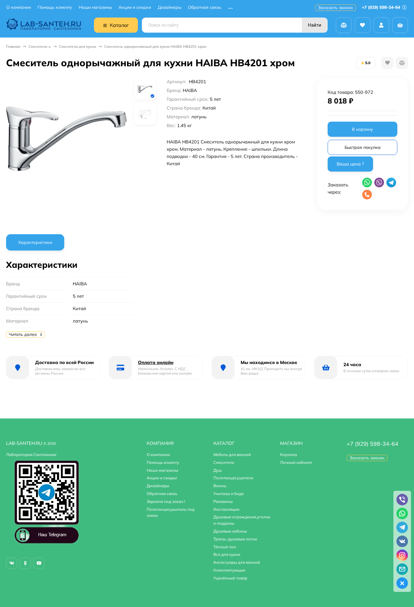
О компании (18, 7)
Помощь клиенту (55, 7)
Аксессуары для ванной (236, 562)
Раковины (223, 501)
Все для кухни (226, 554)
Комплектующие (229, 570)
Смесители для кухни (77, 46)
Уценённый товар (230, 578)
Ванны (219, 485)
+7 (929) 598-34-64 (381, 7)
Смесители (37, 46)
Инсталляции (226, 509)
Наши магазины (95, 7)
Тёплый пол (224, 546)
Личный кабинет (296, 462)
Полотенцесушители (233, 477)
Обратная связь (204, 7)
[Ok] (25, 563)
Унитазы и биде (228, 493)
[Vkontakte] (11, 563)
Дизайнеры (169, 7)
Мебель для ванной (232, 454)
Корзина (288, 454)
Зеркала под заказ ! (166, 501)
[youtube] (39, 563)
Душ (217, 470)
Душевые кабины (230, 531)
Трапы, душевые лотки (235, 538)
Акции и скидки (135, 7)
